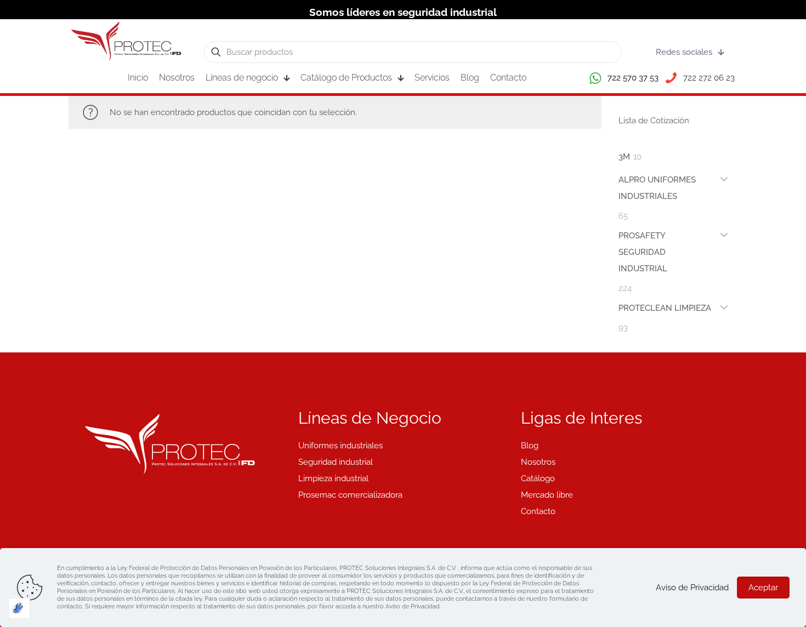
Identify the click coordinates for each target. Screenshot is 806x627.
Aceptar (763, 587)
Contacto (538, 511)
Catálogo (538, 478)
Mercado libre (547, 495)
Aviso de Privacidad (692, 587)
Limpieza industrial (333, 478)
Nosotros (538, 462)
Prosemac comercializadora (350, 495)
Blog (529, 446)
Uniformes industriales (340, 446)
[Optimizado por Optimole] (19, 608)
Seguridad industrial (335, 462)
